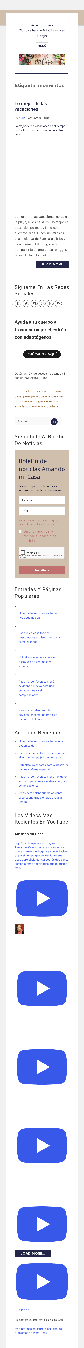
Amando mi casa (42, 25)
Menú (42, 45)
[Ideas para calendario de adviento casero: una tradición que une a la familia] (22, 703)
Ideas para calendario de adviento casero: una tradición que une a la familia (38, 714)
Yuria (22, 117)
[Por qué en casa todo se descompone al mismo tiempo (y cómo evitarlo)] (22, 626)
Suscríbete (42, 570)
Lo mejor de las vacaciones (31, 106)
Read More (52, 264)
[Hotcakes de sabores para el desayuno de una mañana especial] (22, 650)
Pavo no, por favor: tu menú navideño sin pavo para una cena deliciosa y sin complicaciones (43, 781)
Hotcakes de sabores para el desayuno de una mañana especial (37, 661)
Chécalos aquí (42, 354)
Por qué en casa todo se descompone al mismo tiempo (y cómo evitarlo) (39, 637)
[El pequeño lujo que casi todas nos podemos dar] (22, 606)
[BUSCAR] (54, 421)
